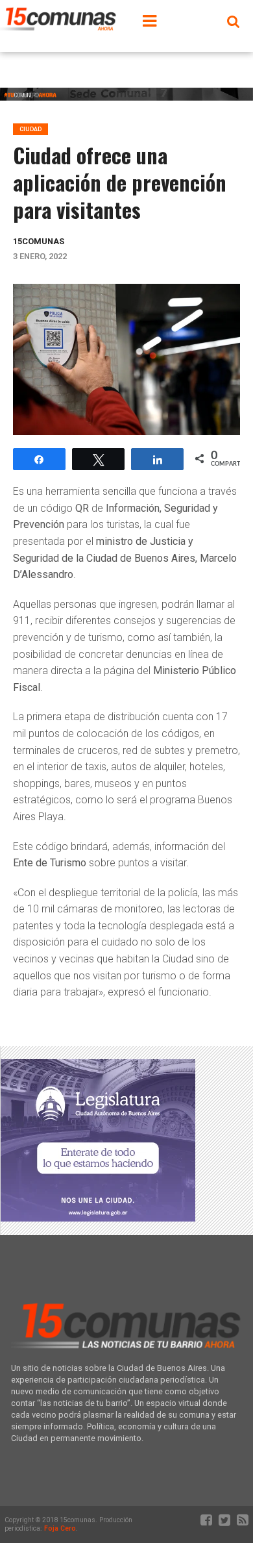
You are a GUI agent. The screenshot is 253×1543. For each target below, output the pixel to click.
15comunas (38, 241)
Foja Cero (60, 1528)
